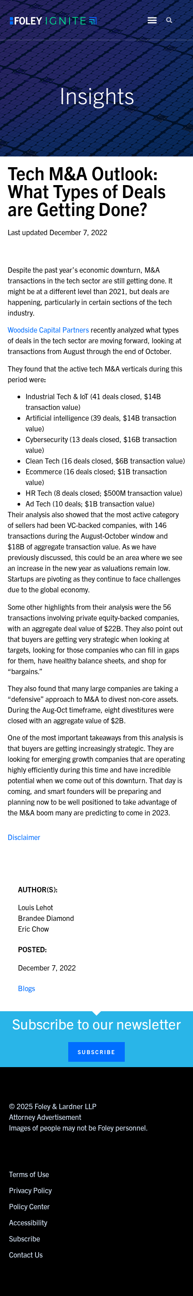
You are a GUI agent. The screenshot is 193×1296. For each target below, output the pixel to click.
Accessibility (28, 1222)
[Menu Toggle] (152, 20)
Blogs (26, 988)
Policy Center (29, 1206)
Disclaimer (24, 836)
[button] (169, 19)
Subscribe (24, 1238)
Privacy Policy (30, 1190)
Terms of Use (29, 1173)
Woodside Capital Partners (48, 329)
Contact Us (26, 1254)
